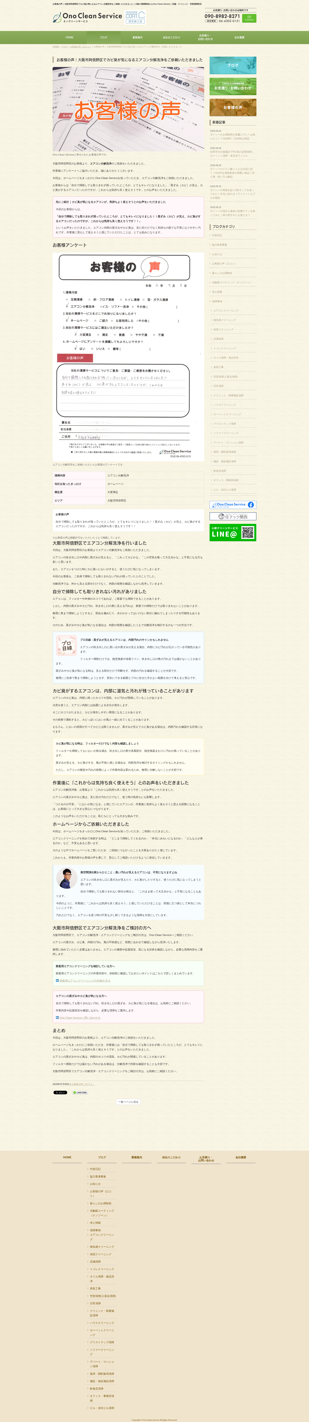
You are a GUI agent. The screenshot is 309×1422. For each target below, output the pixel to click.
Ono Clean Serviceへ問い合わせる (80, 1017)
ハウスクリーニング (225, 404)
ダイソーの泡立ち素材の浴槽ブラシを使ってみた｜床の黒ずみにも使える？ (232, 211)
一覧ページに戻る (128, 1101)
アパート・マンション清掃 (229, 442)
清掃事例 (217, 301)
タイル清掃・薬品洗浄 (226, 357)
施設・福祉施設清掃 (225, 461)
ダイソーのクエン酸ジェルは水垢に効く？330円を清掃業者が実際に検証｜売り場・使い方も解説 (232, 171)
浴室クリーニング (224, 329)
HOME (56, 47)
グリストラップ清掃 (225, 423)
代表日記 (217, 235)
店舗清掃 (219, 338)
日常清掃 (219, 385)
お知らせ (217, 254)
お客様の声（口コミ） (81, 47)
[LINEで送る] (80, 1092)
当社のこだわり (171, 1157)
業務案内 (136, 1157)
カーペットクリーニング (227, 414)
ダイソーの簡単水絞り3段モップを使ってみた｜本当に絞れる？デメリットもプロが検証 (232, 192)
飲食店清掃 (220, 470)
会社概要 (241, 1157)
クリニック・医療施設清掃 (229, 395)
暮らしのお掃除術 (222, 273)
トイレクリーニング (225, 348)
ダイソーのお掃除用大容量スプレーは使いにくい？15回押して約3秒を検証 (232, 135)
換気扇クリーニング (225, 320)
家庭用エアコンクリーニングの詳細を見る (85, 980)
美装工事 (219, 367)
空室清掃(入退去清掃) (226, 376)
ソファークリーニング (226, 433)
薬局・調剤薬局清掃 (225, 451)
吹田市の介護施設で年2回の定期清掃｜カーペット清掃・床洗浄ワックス (232, 152)
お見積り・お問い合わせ (206, 1159)
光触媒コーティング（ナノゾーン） (232, 282)
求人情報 (217, 291)
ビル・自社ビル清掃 (225, 489)
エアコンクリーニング (226, 310)
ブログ (64, 47)
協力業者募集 (219, 244)
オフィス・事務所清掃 (226, 480)
